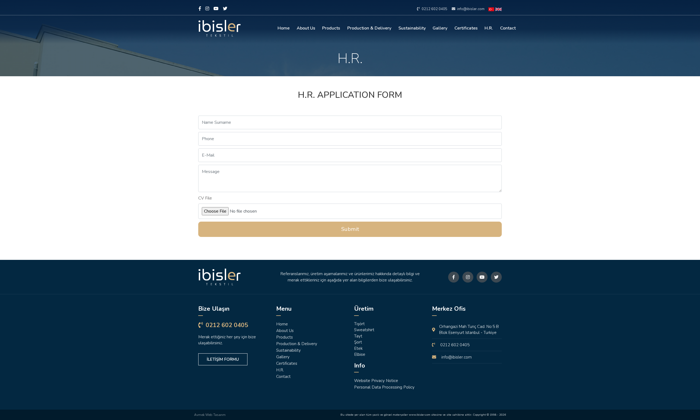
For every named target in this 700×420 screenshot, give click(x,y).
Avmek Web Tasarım (210, 415)
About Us (306, 28)
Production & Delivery (369, 28)
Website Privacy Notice (376, 380)
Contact (508, 28)
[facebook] (200, 9)
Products (331, 28)
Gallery (440, 28)
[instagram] (207, 9)
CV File (205, 198)
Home (284, 28)
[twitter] (225, 9)
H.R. (489, 28)
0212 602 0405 (434, 9)
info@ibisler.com (470, 9)
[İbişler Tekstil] (233, 277)
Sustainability (412, 28)
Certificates (466, 28)
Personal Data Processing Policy (384, 387)
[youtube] (216, 9)
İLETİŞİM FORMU (223, 359)
